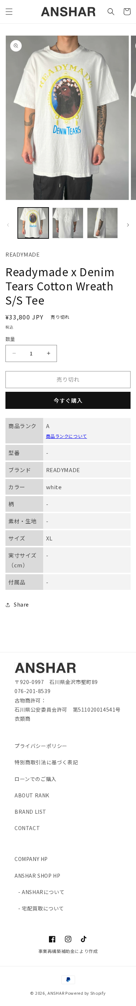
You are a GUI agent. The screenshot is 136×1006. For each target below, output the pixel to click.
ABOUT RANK (32, 795)
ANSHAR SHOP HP (37, 875)
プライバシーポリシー (41, 745)
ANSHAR (56, 993)
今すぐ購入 (68, 400)
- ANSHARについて (41, 892)
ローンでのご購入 (36, 778)
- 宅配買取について (41, 908)
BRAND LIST (30, 811)
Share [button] (21, 604)
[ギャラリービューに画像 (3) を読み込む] (102, 223)
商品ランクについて (66, 436)
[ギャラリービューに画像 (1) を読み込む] (33, 223)
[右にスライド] (128, 225)
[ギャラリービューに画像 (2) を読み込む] (67, 223)
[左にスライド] (8, 225)
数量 (10, 338)
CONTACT (27, 828)
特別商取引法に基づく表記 (46, 762)
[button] (9, 12)
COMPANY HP (31, 858)
